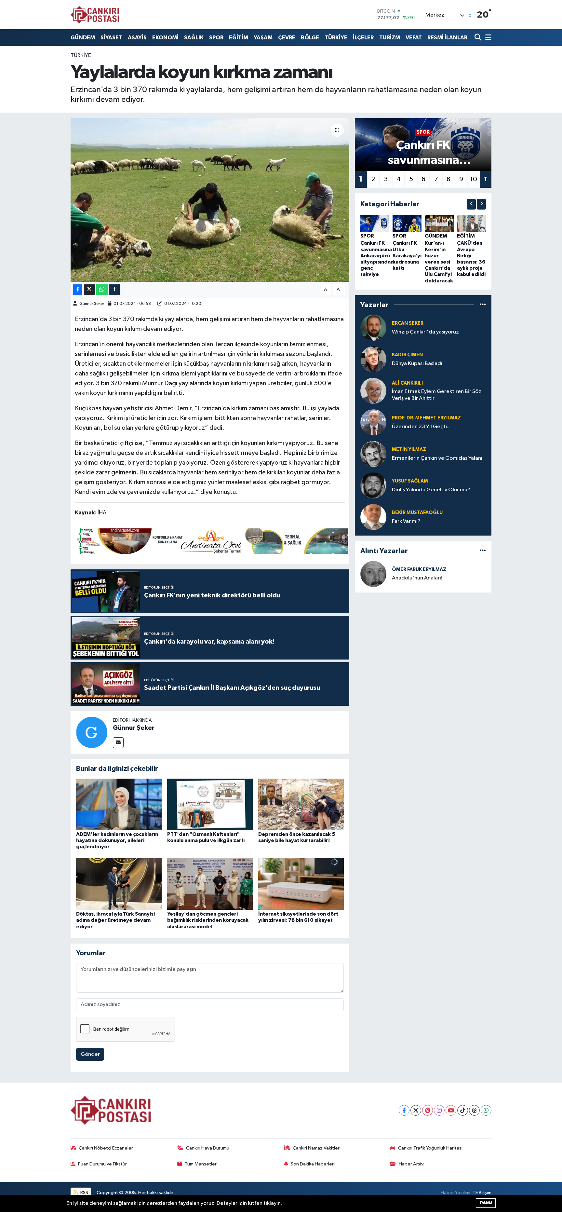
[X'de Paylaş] (89, 289)
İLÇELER (363, 37)
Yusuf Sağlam (410, 481)
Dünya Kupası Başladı (417, 363)
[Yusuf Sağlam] (373, 485)
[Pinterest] (427, 1110)
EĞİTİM (238, 37)
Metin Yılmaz (409, 449)
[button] (471, 204)
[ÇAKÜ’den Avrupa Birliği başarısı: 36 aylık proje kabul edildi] (471, 223)
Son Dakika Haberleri (313, 1164)
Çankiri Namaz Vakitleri (317, 1148)
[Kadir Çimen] (373, 359)
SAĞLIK (194, 37)
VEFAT (414, 37)
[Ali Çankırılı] (373, 390)
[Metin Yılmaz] (373, 453)
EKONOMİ (165, 37)
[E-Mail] (118, 742)
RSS (83, 1192)
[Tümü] (483, 304)
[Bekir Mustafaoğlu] (373, 517)
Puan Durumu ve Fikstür (102, 1164)
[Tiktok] (462, 1110)
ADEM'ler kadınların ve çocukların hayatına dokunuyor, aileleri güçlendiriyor (117, 840)
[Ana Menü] (487, 38)
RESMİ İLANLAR (447, 37)
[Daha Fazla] (114, 289)
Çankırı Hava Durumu (207, 1148)
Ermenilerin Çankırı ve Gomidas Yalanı (437, 458)
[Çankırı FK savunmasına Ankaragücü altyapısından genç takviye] (374, 223)
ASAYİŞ (137, 37)
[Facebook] (404, 1110)
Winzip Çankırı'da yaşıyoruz (425, 332)
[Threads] (474, 1110)
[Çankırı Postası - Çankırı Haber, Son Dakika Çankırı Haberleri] (95, 14)
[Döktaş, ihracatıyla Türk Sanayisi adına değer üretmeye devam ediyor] (119, 884)
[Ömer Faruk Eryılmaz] (373, 574)
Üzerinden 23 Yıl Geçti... (421, 426)
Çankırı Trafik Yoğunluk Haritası (430, 1148)
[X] (415, 1110)
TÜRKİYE (336, 37)
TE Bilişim (482, 1192)
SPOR (216, 37)
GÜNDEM (83, 37)
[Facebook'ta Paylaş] (77, 289)
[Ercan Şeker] (373, 327)
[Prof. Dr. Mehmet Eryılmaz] (373, 422)
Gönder (90, 1054)
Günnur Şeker (91, 304)
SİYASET (111, 37)
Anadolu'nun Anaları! (417, 578)
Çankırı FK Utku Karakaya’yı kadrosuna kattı (407, 255)
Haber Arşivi (411, 1164)
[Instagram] (439, 1110)
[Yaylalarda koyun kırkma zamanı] (210, 199)
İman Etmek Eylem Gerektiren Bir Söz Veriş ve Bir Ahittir (436, 395)
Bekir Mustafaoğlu (417, 512)
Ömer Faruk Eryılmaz (419, 569)
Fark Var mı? (406, 521)
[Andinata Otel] (211, 541)
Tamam (485, 1203)
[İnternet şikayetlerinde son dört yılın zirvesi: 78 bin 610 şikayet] (301, 884)
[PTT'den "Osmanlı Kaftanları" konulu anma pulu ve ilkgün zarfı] (210, 804)
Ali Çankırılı (407, 383)
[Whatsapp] (486, 1110)
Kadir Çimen (407, 354)
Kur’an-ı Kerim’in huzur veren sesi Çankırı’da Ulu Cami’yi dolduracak (439, 261)
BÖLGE (310, 37)
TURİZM (389, 37)
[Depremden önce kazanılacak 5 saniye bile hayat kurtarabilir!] (301, 804)
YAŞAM (263, 37)
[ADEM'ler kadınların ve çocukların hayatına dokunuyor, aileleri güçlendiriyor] (119, 804)
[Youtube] (451, 1110)
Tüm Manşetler (201, 1164)
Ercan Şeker (407, 323)
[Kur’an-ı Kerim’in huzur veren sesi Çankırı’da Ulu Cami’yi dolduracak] (439, 223)
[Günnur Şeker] (91, 732)
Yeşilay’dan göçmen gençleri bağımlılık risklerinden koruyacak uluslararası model (207, 920)
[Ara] (479, 38)
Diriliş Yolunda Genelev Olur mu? (431, 490)
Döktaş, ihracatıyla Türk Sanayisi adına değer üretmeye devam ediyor (115, 920)
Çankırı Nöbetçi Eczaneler (106, 1148)
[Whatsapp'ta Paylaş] (102, 289)
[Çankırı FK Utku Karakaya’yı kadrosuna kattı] (407, 223)
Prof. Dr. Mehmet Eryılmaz (426, 417)
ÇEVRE (286, 37)
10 (473, 179)
